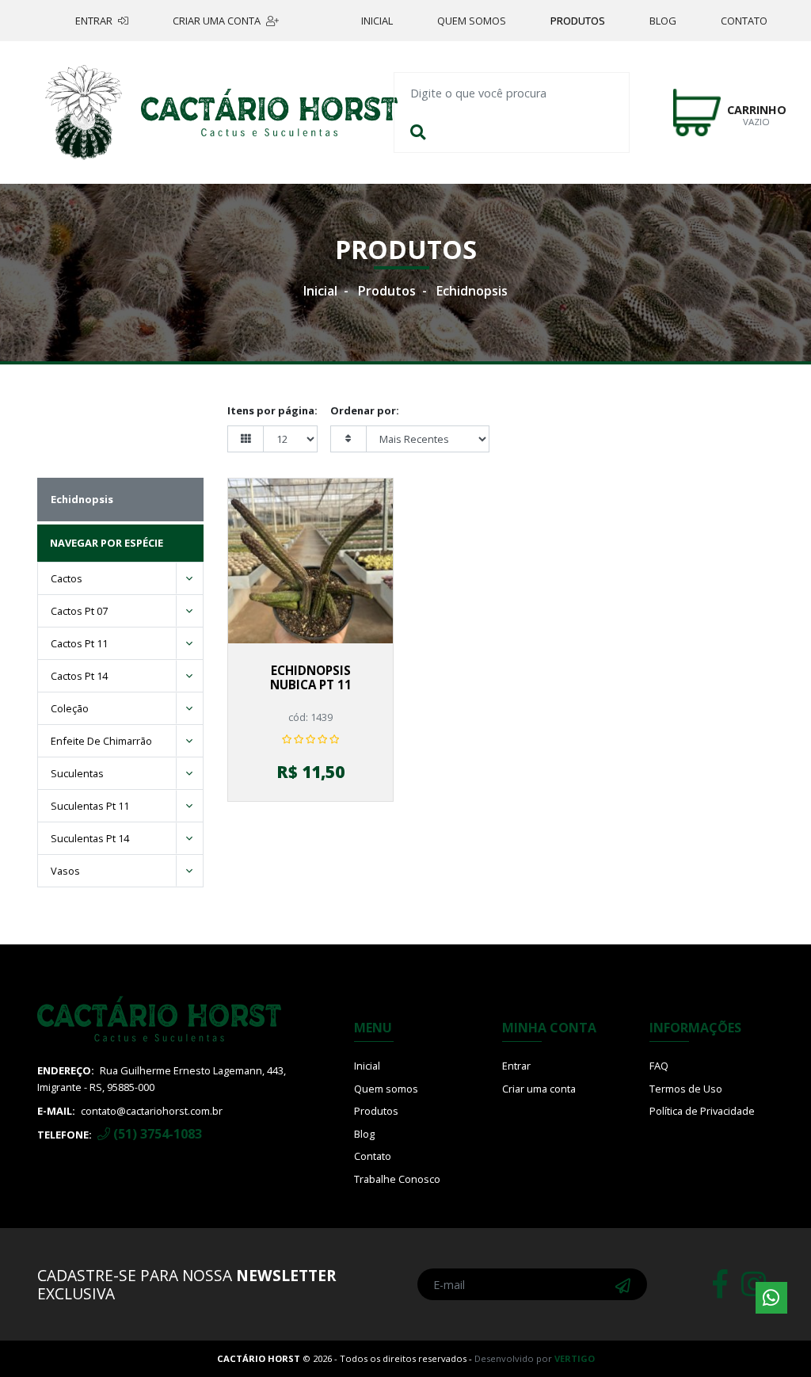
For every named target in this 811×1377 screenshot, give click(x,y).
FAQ (658, 1065)
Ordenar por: (364, 410)
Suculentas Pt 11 (90, 806)
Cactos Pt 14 (79, 676)
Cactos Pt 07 (79, 611)
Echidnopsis (472, 290)
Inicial (377, 20)
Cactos (66, 578)
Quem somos (471, 20)
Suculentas (77, 773)
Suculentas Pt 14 (90, 838)
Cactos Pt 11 (79, 643)
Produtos (577, 20)
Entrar (95, 20)
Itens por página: (272, 410)
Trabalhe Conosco (397, 1179)
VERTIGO (574, 1358)
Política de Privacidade (702, 1111)
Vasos (65, 871)
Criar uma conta (218, 20)
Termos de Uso (685, 1088)
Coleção (70, 708)
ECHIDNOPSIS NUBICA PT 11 (311, 677)
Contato (744, 20)
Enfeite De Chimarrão (101, 741)
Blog (662, 20)
